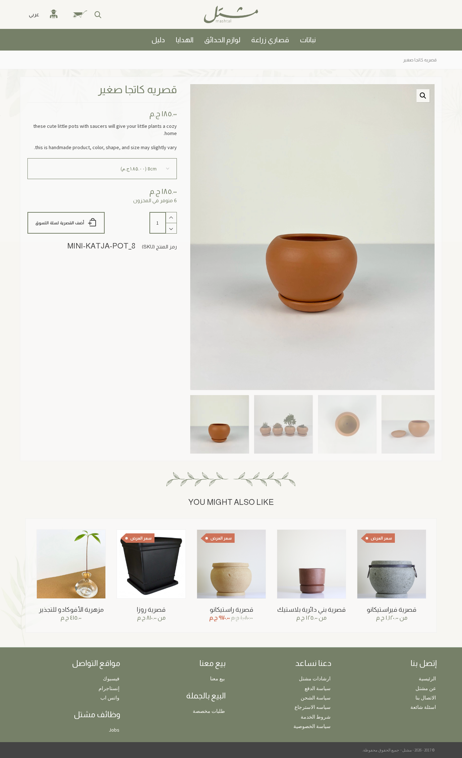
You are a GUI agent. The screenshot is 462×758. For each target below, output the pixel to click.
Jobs (114, 730)
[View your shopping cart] (84, 14)
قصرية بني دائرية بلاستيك (311, 609)
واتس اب (109, 697)
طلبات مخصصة (209, 711)
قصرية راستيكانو (231, 609)
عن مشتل (425, 688)
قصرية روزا (151, 609)
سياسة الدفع (318, 688)
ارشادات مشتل (315, 678)
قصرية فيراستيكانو (392, 609)
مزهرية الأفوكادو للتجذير (71, 609)
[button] (423, 95)
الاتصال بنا (425, 697)
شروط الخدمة (316, 717)
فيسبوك (111, 678)
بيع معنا (217, 678)
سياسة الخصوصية (312, 726)
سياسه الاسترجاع (313, 707)
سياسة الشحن (316, 697)
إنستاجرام (109, 688)
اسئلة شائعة (423, 707)
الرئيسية (427, 678)
